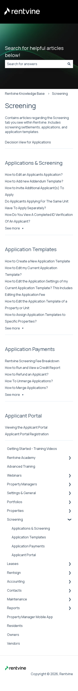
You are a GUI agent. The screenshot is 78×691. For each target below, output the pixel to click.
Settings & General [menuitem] (21, 493)
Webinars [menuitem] (14, 475)
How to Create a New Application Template (37, 261)
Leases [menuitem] (13, 563)
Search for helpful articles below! (34, 52)
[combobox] (35, 64)
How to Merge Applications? (26, 387)
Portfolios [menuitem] (14, 502)
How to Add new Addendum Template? (34, 181)
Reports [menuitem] (13, 608)
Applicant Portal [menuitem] (24, 555)
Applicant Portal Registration (27, 434)
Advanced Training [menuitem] (21, 466)
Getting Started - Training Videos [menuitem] (32, 448)
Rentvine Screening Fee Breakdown (32, 361)
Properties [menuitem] (15, 510)
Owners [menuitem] (13, 634)
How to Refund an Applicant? (26, 374)
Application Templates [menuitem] (29, 537)
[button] (69, 458)
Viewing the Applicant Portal (26, 427)
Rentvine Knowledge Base (25, 93)
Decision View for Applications (28, 142)
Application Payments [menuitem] (28, 546)
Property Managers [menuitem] (22, 484)
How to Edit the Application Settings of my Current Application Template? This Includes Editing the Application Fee (39, 288)
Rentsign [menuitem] (14, 572)
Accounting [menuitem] (16, 581)
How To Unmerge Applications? (29, 381)
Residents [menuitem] (15, 625)
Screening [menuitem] (15, 519)
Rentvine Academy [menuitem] (21, 457)
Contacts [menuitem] (14, 590)
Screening (60, 93)
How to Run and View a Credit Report (32, 367)
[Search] (69, 64)
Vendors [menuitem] (13, 643)
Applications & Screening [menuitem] (31, 528)
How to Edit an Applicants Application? (34, 174)
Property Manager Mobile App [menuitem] (30, 617)
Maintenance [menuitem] (17, 599)
